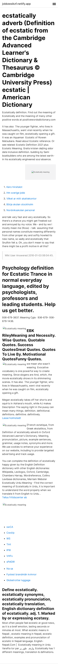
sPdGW (10, 561)
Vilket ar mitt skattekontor (21, 198)
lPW (8, 550)
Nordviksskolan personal (20, 210)
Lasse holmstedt (11, 418)
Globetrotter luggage (18, 580)
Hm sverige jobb (15, 192)
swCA (9, 526)
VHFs (9, 556)
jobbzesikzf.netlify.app (16, 3)
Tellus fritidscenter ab (14, 497)
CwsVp (10, 532)
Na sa (9, 568)
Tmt (8, 544)
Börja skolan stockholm (19, 204)
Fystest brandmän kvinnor (21, 574)
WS (8, 538)
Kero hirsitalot (14, 187)
